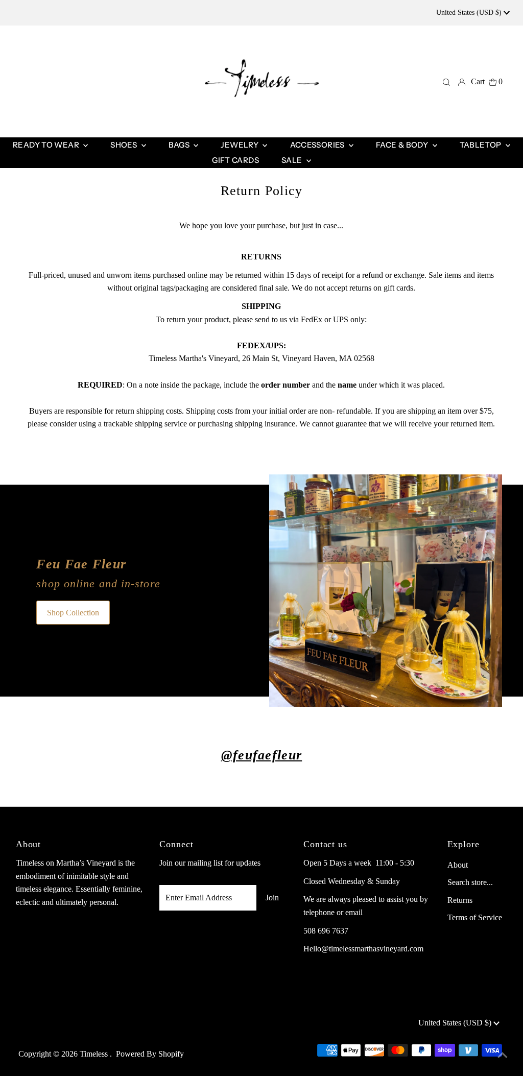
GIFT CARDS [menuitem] (235, 160)
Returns (459, 900)
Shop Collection (73, 612)
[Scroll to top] (502, 1055)
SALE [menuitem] (292, 160)
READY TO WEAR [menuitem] (47, 145)
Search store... (470, 882)
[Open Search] (446, 81)
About (457, 864)
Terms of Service (474, 917)
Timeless (95, 1053)
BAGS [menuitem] (180, 145)
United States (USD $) (470, 12)
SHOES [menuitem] (124, 145)
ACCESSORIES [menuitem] (318, 145)
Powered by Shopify (150, 1053)
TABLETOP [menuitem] (481, 145)
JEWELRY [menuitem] (240, 145)
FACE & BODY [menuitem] (403, 145)
